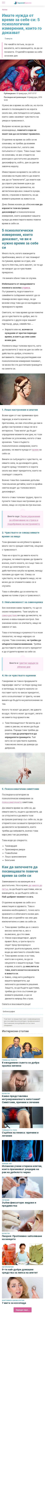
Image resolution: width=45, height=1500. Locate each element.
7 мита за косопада (14, 1303)
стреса (26, 287)
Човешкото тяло (9, 1130)
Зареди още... (23, 1310)
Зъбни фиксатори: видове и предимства (19, 1204)
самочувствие (9, 615)
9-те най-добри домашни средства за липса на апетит (20, 1271)
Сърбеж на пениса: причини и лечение (20, 1134)
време (35, 449)
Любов (4, 10)
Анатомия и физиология (13, 1300)
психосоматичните (12, 802)
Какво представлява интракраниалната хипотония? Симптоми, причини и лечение (21, 1099)
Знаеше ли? (7, 1163)
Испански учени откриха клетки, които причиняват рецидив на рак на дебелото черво (22, 1169)
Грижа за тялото (9, 1060)
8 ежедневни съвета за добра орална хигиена (20, 1064)
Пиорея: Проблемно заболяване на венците (22, 1238)
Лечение (5, 1200)
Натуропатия (8, 1267)
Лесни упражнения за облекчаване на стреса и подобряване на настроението (24, 520)
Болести (6, 1093)
